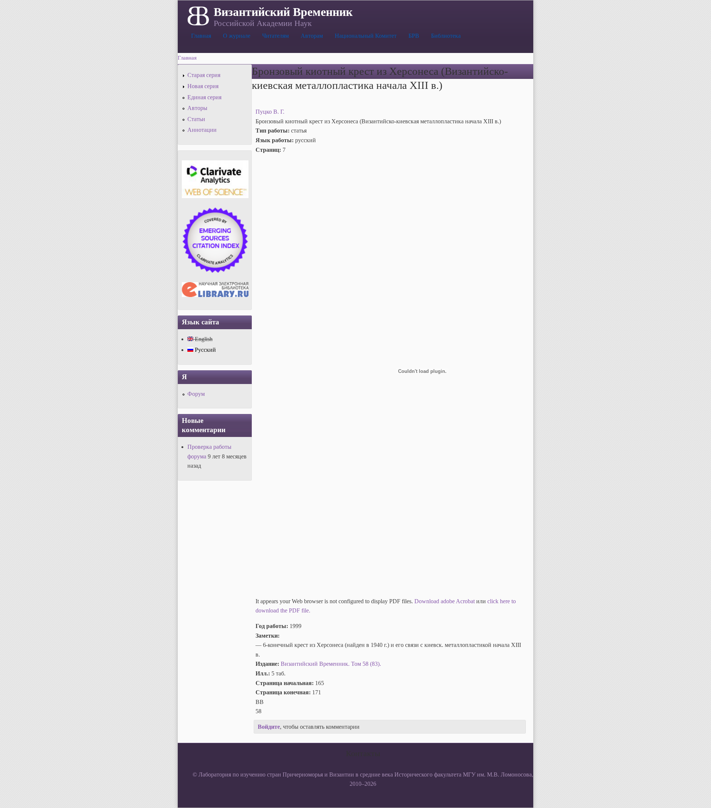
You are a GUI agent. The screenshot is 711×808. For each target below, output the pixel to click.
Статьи (196, 119)
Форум (196, 394)
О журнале (236, 36)
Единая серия (204, 97)
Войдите (269, 727)
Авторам (312, 36)
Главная (201, 36)
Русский (204, 350)
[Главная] (197, 15)
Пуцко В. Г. (270, 111)
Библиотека (446, 36)
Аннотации (202, 130)
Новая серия (202, 86)
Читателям (275, 36)
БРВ (413, 36)
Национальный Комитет (366, 36)
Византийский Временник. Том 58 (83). (331, 664)
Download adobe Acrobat (445, 601)
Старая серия (203, 75)
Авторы (197, 108)
